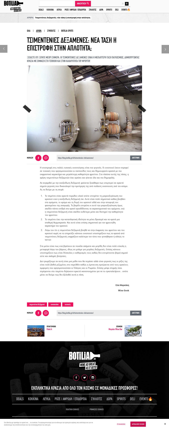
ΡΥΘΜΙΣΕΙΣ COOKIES (97, 409)
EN (123, 4)
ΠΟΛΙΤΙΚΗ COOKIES (72, 409)
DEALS (41, 9)
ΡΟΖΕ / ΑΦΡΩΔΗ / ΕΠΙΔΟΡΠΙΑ (75, 9)
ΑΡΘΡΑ (38, 30)
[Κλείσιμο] (165, 424)
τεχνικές (68, 304)
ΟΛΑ (28, 30)
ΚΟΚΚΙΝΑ (50, 9)
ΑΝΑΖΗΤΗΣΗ (81, 3)
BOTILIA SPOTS (67, 30)
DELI (117, 9)
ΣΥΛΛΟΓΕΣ (92, 9)
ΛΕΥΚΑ (59, 9)
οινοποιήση (55, 304)
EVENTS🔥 (125, 9)
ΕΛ (127, 4)
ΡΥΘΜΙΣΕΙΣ (121, 424)
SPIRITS (109, 9)
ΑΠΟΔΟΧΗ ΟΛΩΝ (138, 424)
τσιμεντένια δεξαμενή (37, 304)
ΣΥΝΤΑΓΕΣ (51, 30)
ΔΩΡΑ (101, 9)
